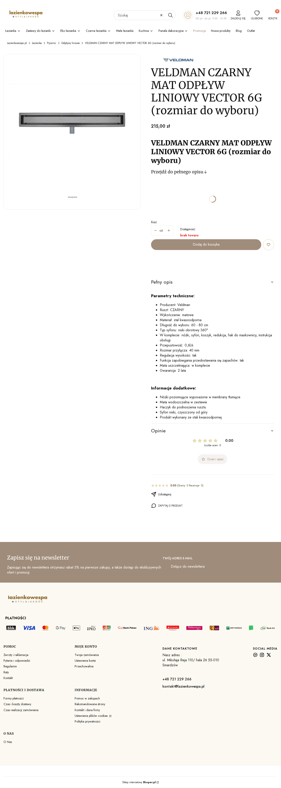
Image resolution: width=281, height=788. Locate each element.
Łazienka (37, 43)
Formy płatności (14, 698)
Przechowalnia (84, 666)
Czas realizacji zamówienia (21, 710)
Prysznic (51, 43)
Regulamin (10, 666)
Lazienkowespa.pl (17, 43)
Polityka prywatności (87, 721)
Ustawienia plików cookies (91, 716)
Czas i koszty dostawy (17, 704)
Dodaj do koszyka (206, 244)
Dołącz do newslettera (188, 566)
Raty (6, 672)
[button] (170, 15)
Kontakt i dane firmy (87, 710)
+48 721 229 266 (211, 12)
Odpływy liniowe (70, 43)
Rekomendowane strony (90, 704)
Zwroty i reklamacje (16, 655)
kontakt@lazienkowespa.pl (183, 686)
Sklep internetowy (139, 782)
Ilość (154, 222)
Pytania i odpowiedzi (17, 660)
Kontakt (8, 678)
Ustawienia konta (85, 660)
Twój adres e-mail (178, 558)
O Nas (8, 742)
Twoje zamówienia (87, 655)
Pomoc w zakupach (87, 698)
